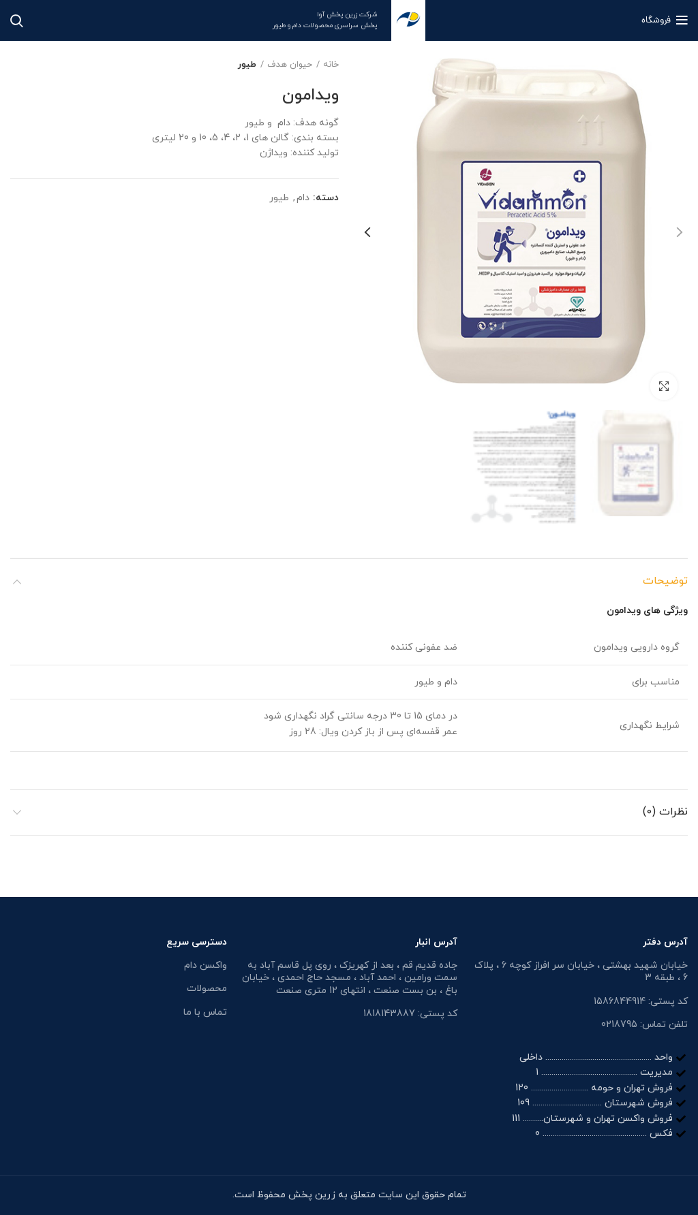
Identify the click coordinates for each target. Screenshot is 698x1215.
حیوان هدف (289, 65)
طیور (247, 65)
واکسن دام (205, 965)
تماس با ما (205, 1012)
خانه (331, 65)
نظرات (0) (665, 811)
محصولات (207, 988)
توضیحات (665, 580)
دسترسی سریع (196, 942)
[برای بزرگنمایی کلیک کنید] (664, 386)
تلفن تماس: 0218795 (644, 1024)
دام (303, 198)
